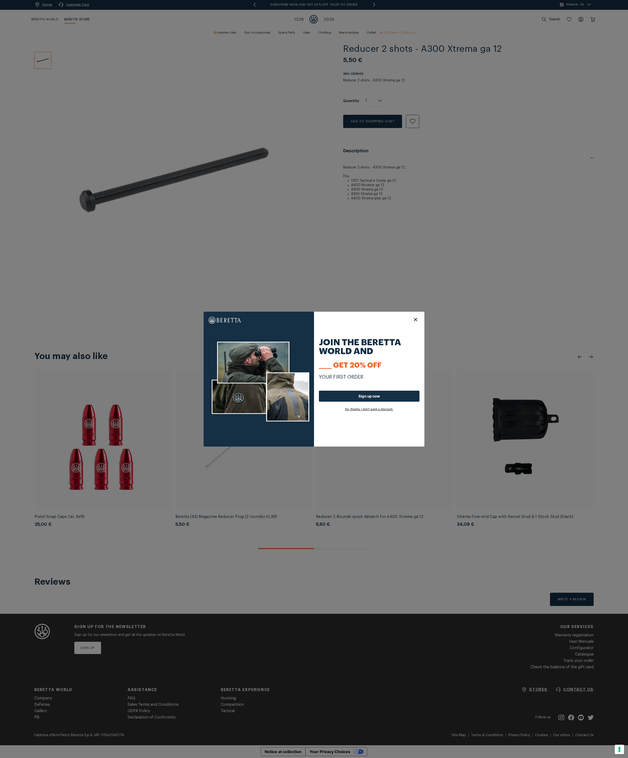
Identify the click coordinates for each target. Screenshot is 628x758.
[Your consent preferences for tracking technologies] (619, 749)
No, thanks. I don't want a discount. (369, 409)
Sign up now (369, 396)
